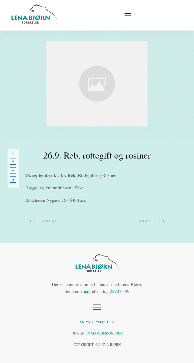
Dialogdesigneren (105, 333)
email (86, 291)
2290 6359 (119, 291)
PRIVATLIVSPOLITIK (97, 321)
